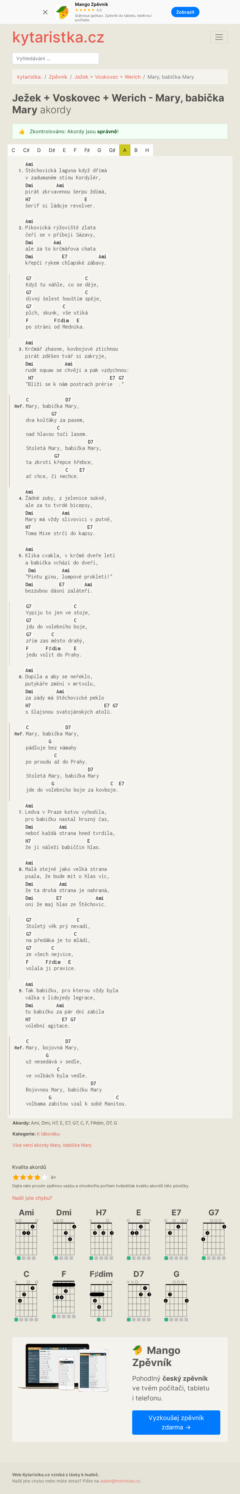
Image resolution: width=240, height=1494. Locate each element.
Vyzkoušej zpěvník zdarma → (176, 1422)
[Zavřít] (45, 12)
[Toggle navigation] (219, 37)
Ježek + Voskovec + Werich (107, 77)
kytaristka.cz (58, 37)
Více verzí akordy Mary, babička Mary (52, 1145)
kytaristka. (29, 77)
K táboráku (48, 1133)
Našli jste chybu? (32, 1198)
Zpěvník (58, 77)
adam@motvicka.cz (120, 1480)
